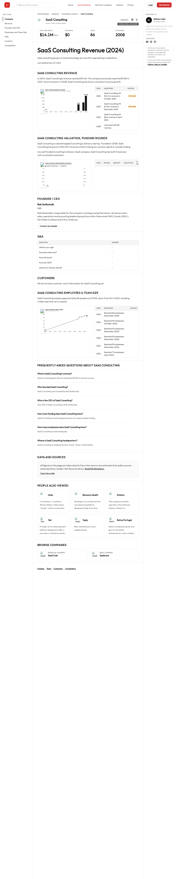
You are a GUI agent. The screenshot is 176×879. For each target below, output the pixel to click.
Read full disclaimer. (95, 468)
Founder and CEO (12, 28)
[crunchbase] (137, 20)
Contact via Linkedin (48, 226)
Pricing (130, 5)
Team (48, 568)
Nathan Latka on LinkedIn (157, 64)
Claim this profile (47, 473)
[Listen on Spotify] (151, 42)
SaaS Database (84, 5)
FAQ (6, 36)
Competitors (10, 45)
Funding (40, 568)
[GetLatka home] (7, 5)
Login (150, 5)
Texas (53, 23)
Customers (58, 568)
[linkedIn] (132, 20)
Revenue (8, 23)
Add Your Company (103, 5)
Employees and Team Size (16, 32)
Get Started (164, 5)
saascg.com (124, 20)
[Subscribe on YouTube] (147, 42)
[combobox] (36, 5)
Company (9, 19)
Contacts (9, 41)
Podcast (119, 5)
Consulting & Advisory (70, 14)
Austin (48, 23)
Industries (55, 14)
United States (61, 23)
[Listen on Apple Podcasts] (155, 42)
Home (70, 5)
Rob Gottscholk (45, 204)
